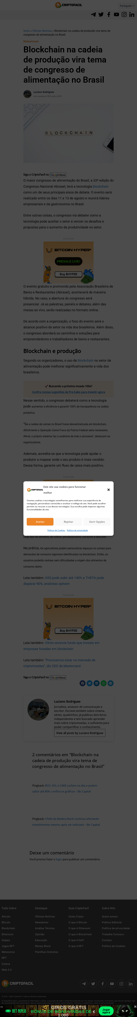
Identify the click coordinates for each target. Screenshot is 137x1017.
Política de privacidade (77, 530)
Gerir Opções (97, 521)
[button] (108, 489)
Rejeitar (68, 521)
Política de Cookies (56, 530)
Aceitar (40, 521)
